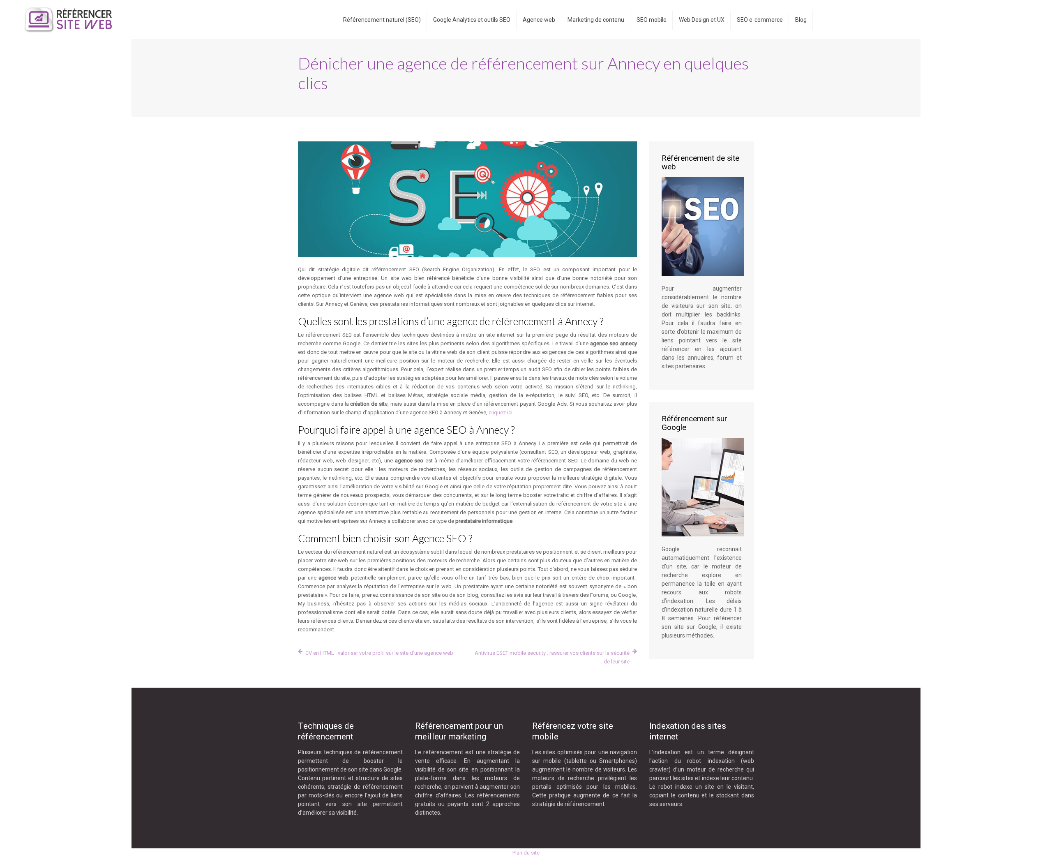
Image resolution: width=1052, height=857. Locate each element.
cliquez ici (500, 412)
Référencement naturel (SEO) (382, 19)
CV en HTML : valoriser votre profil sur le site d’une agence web (379, 653)
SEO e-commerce (760, 19)
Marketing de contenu (596, 19)
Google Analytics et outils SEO (471, 19)
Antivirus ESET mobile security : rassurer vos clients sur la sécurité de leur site (552, 657)
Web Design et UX (701, 19)
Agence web (539, 19)
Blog (801, 19)
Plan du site (526, 853)
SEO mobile (652, 19)
